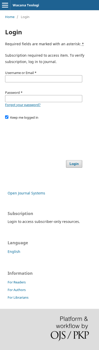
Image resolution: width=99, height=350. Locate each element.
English (14, 251)
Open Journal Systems (26, 193)
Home (9, 16)
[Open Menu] (5, 5)
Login (74, 164)
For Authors (17, 289)
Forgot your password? (23, 104)
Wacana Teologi (26, 5)
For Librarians (18, 297)
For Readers (17, 282)
